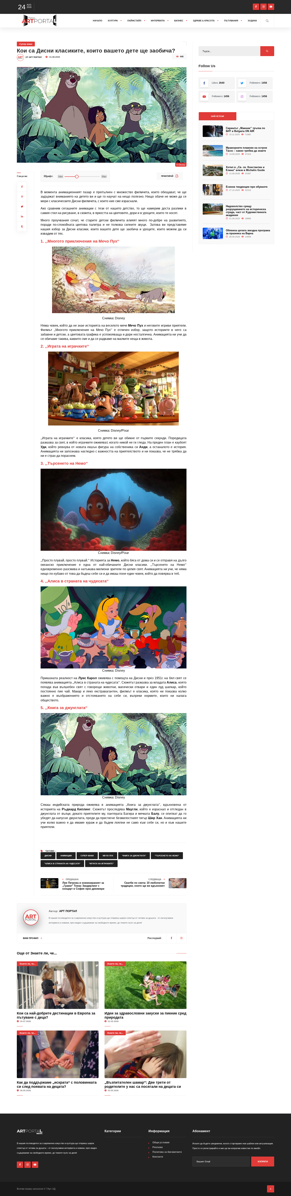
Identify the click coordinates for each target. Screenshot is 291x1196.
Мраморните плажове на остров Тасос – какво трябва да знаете (246, 149)
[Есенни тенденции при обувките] (213, 189)
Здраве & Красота (204, 20)
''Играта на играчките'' (101, 863)
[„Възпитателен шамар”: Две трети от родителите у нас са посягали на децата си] (145, 1054)
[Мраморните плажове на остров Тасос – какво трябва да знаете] (213, 150)
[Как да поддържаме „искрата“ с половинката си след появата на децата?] (58, 1054)
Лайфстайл (134, 20)
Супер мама (25, 44)
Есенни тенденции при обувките (246, 186)
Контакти (157, 1156)
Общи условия (160, 1142)
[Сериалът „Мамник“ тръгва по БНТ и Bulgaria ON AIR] (213, 131)
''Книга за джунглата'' (134, 856)
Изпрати (263, 1161)
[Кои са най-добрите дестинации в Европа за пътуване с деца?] (58, 985)
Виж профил (31, 938)
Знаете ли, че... (27, 964)
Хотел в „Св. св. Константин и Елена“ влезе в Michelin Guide (245, 169)
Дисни (48, 856)
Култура (113, 20)
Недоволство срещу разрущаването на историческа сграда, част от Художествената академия (246, 211)
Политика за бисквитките (167, 1152)
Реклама (157, 1147)
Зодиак (252, 20)
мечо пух (108, 856)
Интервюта (158, 20)
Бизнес (179, 20)
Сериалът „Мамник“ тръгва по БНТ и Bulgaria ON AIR (245, 130)
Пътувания (231, 20)
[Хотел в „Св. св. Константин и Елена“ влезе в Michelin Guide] (213, 170)
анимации (66, 856)
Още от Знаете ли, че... (37, 953)
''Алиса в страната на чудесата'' (62, 863)
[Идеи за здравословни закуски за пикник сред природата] (145, 985)
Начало (97, 20)
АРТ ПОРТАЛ (68, 911)
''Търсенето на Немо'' (167, 856)
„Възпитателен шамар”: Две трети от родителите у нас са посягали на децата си (143, 1084)
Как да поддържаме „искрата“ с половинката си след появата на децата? (57, 1084)
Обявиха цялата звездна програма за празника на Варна (248, 232)
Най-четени (217, 116)
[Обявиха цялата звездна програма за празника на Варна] (213, 233)
